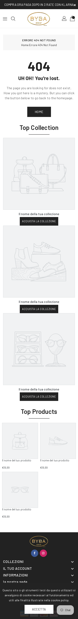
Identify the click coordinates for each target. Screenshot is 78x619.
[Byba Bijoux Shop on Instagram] (43, 553)
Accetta (39, 609)
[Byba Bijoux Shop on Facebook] (34, 553)
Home (24, 45)
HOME (39, 112)
